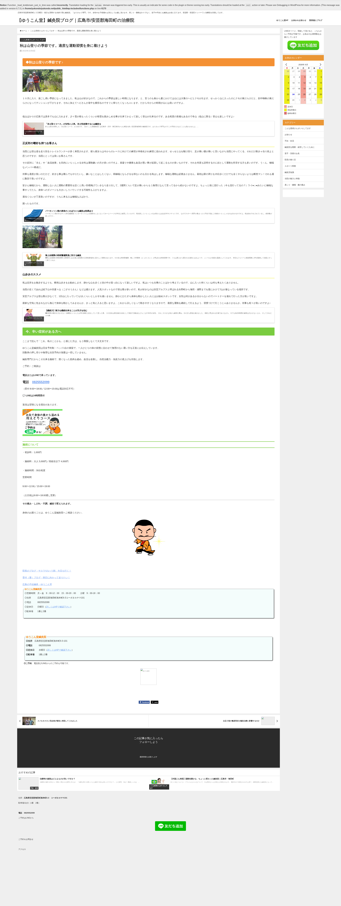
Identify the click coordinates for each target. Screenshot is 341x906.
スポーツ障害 (290, 166)
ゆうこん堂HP (282, 20)
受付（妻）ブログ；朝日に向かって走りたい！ (46, 577)
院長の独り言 (290, 160)
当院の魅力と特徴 (292, 178)
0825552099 (40, 382)
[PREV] (286, 64)
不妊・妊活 (289, 141)
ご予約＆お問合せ (25, 839)
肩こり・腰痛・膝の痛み (295, 185)
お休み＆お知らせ (298, 20)
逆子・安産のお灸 (292, 153)
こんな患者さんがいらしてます (33, 40)
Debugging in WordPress (289, 5)
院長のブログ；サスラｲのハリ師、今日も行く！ (47, 571)
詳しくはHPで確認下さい (58, 607)
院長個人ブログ (315, 20)
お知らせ (288, 135)
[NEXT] (319, 64)
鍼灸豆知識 (289, 172)
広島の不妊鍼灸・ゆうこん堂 (37, 584)
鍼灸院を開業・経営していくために (299, 147)
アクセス (22, 849)
